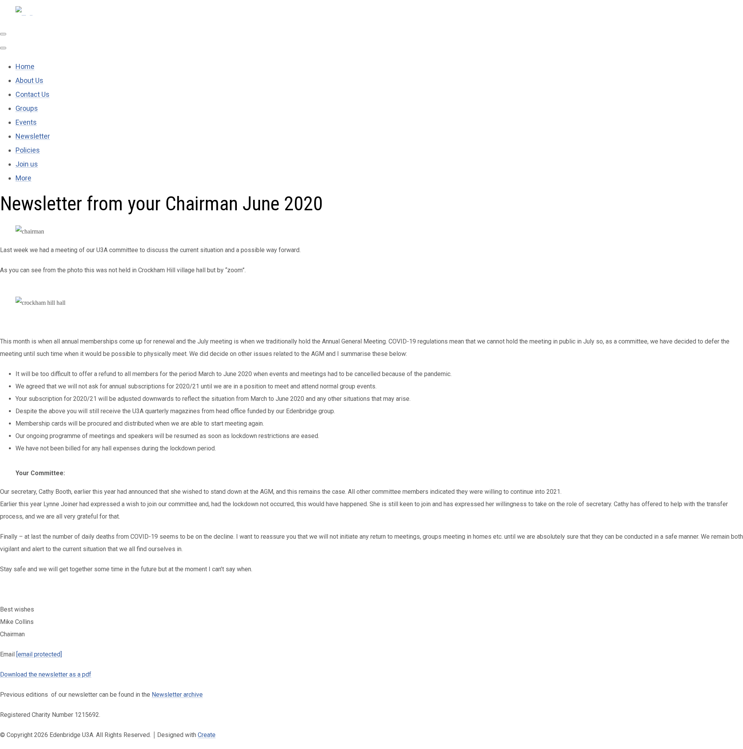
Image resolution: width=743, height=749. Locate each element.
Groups (26, 108)
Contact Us (32, 94)
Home (24, 66)
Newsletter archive (177, 694)
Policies (27, 150)
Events (26, 122)
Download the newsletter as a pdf (45, 674)
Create (207, 735)
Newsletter (32, 136)
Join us (26, 164)
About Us (29, 80)
